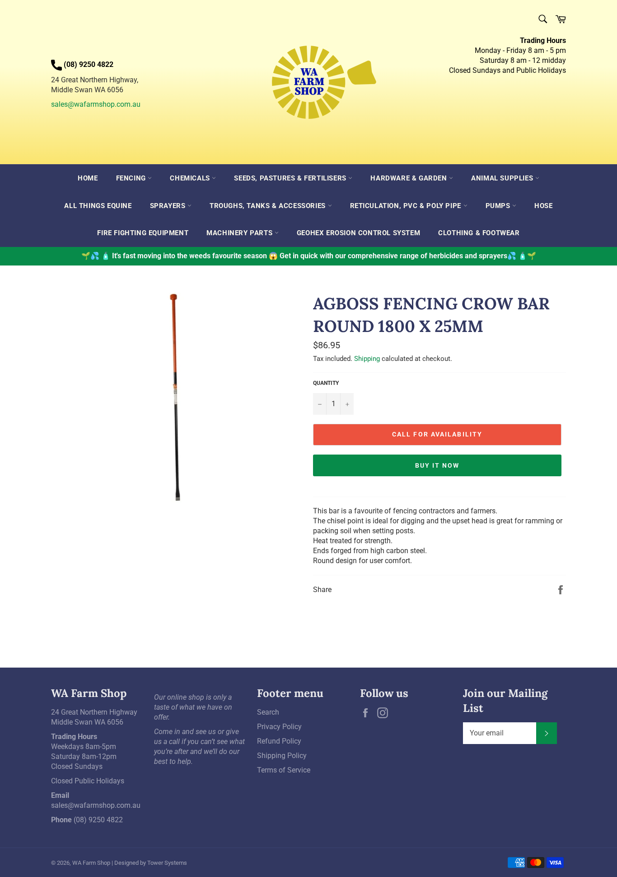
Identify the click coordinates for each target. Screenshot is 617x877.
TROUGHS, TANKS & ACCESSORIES (268, 206)
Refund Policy (279, 741)
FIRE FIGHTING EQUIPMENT (142, 233)
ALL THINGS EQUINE (97, 206)
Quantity (326, 383)
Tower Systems (167, 862)
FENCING (132, 178)
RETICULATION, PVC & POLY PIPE (406, 206)
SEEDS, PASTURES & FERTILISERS (291, 178)
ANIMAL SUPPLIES (503, 178)
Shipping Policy (282, 755)
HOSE (543, 206)
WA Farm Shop (91, 862)
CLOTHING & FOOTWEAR (478, 233)
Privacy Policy (279, 726)
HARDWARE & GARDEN (409, 178)
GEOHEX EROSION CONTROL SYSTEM (358, 233)
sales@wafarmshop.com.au (95, 104)
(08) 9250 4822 (98, 819)
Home (88, 178)
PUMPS (499, 206)
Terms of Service (283, 770)
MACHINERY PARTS (240, 233)
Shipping (367, 359)
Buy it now (437, 465)
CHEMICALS (191, 178)
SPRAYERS (168, 206)
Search (268, 712)
